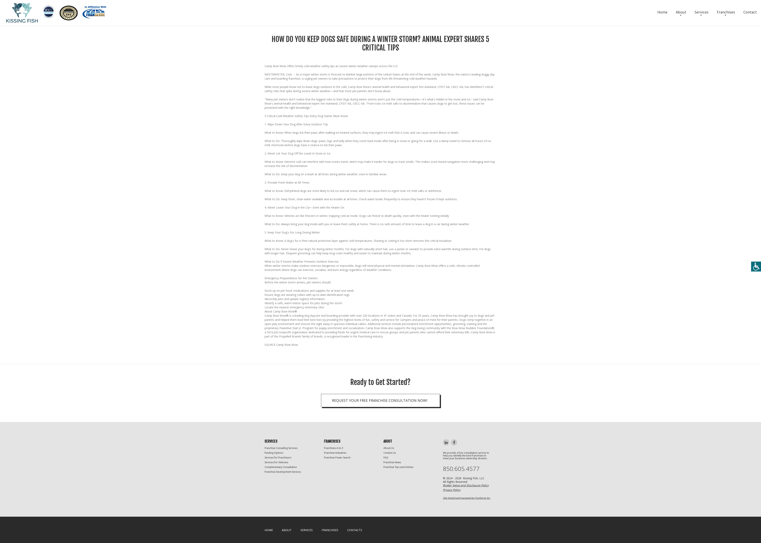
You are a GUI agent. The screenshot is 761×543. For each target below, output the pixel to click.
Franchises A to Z (333, 448)
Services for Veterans (276, 462)
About (681, 12)
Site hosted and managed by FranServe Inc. (466, 498)
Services (701, 12)
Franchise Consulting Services (281, 448)
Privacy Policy (452, 490)
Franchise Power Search (337, 457)
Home (662, 12)
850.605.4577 (461, 469)
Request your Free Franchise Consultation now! (379, 400)
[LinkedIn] (446, 442)
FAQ (385, 457)
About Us (388, 448)
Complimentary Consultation (281, 467)
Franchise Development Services (283, 471)
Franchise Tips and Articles (398, 467)
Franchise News (392, 462)
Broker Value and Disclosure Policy (466, 485)
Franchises (726, 12)
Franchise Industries (335, 452)
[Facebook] (454, 442)
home (269, 530)
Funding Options (274, 452)
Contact (750, 12)
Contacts (354, 530)
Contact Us (389, 452)
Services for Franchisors (278, 457)
